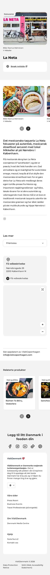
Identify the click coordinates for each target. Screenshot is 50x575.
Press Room (12, 500)
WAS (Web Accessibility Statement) (32, 566)
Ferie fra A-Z (12, 539)
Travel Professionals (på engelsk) (22, 507)
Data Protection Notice (10, 566)
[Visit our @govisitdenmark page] (32, 446)
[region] (25, 310)
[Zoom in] (42, 325)
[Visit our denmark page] (10, 446)
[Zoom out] (42, 332)
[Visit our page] (17, 446)
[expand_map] (42, 289)
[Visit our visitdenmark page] (25, 446)
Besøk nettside (18, 66)
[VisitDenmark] (16, 458)
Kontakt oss (12, 543)
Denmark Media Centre (18, 523)
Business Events (14, 504)
